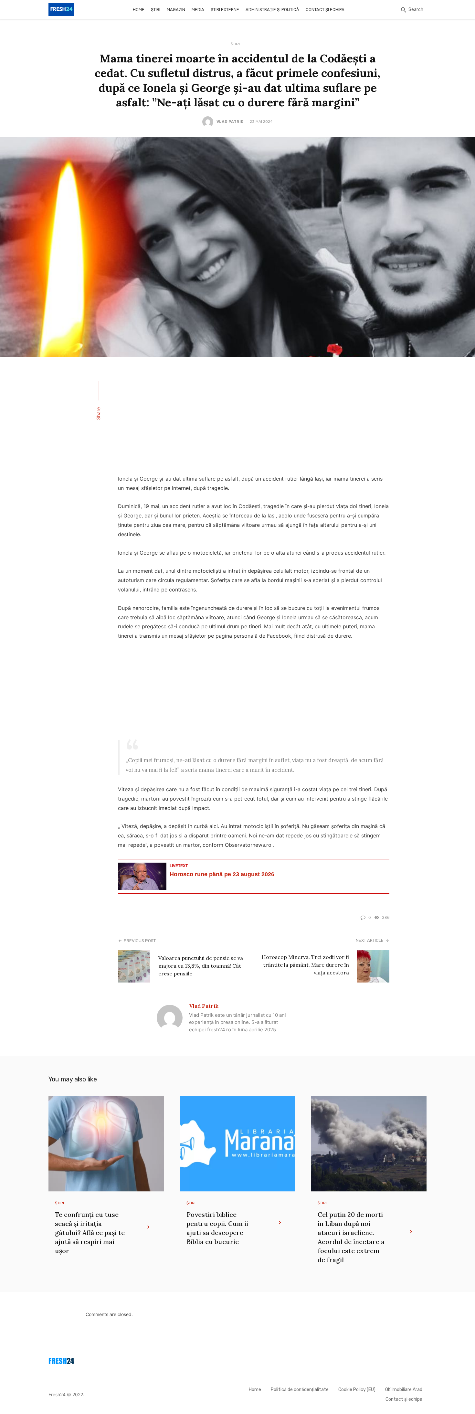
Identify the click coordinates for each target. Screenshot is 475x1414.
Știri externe (225, 9)
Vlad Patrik (229, 121)
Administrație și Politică (272, 9)
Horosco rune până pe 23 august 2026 (222, 874)
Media (198, 9)
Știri (155, 9)
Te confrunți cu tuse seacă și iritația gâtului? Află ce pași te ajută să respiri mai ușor (90, 1232)
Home (138, 9)
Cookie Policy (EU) (356, 1389)
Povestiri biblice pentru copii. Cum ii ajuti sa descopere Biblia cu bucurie (217, 1228)
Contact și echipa (325, 9)
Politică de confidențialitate (300, 1389)
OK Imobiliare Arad (403, 1389)
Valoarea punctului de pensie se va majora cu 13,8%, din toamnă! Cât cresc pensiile (200, 966)
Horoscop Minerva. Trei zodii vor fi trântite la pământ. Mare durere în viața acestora (305, 965)
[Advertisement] (253, 420)
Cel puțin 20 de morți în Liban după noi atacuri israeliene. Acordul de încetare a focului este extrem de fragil (351, 1237)
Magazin (176, 9)
